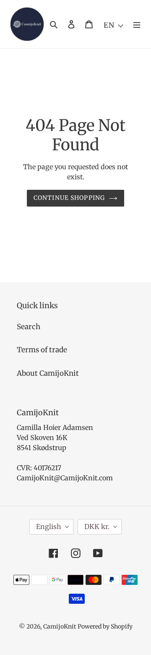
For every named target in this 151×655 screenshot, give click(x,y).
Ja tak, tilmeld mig (100, 348)
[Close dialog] (147, 283)
